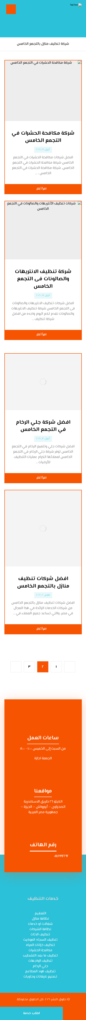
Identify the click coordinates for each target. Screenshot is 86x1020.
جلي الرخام (40, 966)
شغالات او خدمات (40, 924)
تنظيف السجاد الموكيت (40, 940)
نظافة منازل (40, 919)
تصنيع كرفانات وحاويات (40, 977)
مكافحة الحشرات (40, 950)
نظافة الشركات (40, 929)
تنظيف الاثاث (40, 934)
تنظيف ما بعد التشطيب (40, 956)
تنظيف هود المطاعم (40, 971)
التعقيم (40, 913)
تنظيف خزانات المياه (40, 945)
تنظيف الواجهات (40, 961)
